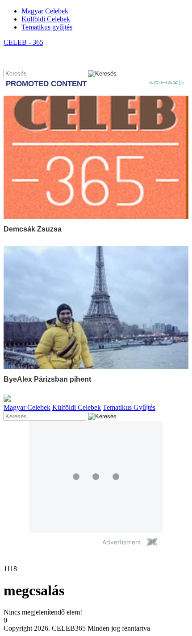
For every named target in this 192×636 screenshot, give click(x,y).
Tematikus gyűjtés (46, 27)
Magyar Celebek (44, 11)
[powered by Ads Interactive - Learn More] (152, 542)
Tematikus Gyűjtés (129, 407)
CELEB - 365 (23, 42)
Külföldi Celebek (45, 19)
